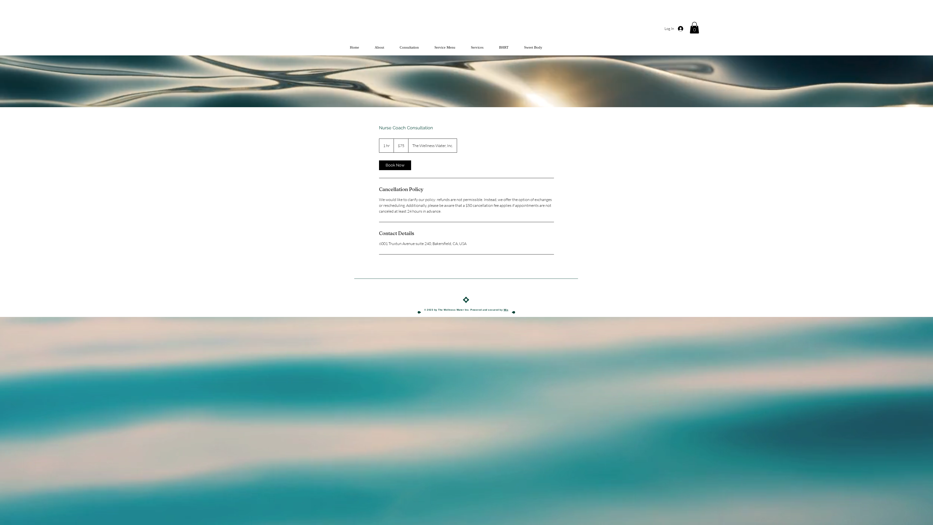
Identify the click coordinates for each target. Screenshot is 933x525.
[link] (395, 165)
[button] (694, 28)
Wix (506, 309)
